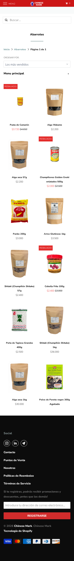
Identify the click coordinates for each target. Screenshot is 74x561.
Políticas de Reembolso (19, 476)
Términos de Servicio (17, 483)
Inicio (7, 49)
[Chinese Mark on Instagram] (8, 443)
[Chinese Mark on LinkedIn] (16, 443)
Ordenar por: (11, 57)
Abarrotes (20, 49)
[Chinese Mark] (37, 3)
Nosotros (9, 468)
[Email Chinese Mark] (25, 443)
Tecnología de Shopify (18, 531)
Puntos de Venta (14, 460)
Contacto (9, 452)
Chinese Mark (23, 526)
